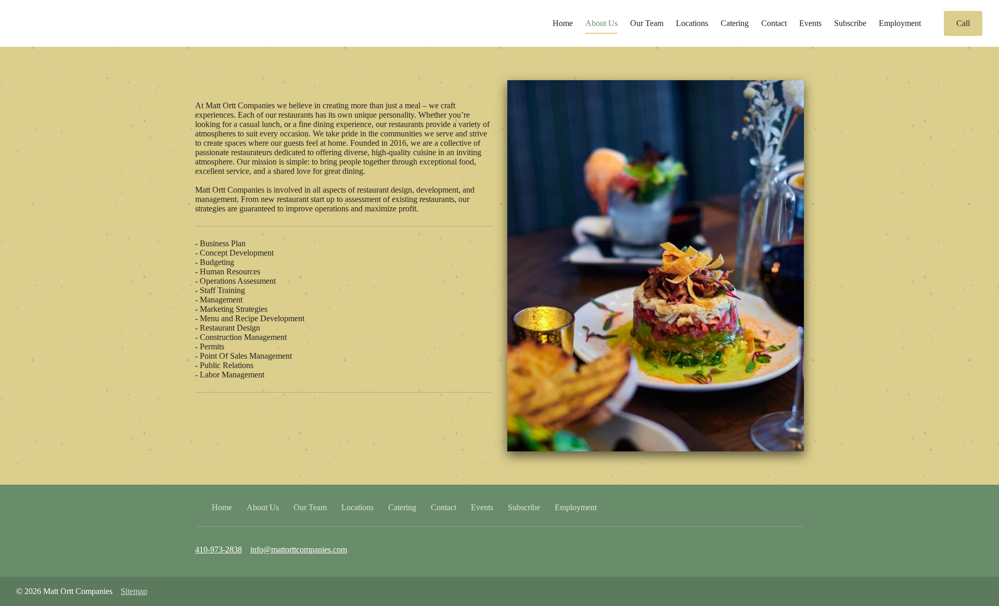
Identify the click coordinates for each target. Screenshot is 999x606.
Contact (774, 23)
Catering (735, 23)
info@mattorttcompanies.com (298, 549)
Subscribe (850, 23)
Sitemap (134, 591)
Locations (692, 23)
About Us (601, 23)
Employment (900, 23)
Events (810, 23)
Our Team (646, 23)
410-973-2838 (218, 549)
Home (563, 23)
